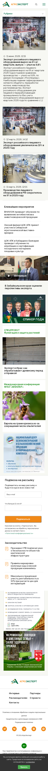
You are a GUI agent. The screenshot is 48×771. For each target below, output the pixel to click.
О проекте (35, 698)
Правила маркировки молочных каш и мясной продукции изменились (23, 566)
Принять (24, 767)
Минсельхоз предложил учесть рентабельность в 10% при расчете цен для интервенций (25, 580)
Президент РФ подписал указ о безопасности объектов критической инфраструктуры (27, 552)
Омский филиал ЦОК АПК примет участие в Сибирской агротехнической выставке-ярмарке (21, 229)
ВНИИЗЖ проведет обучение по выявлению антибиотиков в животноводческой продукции (22, 214)
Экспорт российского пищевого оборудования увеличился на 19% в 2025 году (23, 145)
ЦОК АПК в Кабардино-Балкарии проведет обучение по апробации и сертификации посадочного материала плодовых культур (21, 246)
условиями (30, 762)
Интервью (20, 275)
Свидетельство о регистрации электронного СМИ (24, 719)
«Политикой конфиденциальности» (19, 533)
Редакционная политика (24, 722)
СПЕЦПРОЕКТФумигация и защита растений (22, 331)
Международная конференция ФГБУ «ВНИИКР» (22, 385)
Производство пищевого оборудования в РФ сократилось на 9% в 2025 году (22, 193)
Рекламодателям (18, 698)
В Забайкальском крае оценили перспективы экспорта (23, 287)
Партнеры (35, 693)
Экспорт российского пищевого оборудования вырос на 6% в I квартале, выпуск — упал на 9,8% (22, 62)
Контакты (14, 702)
